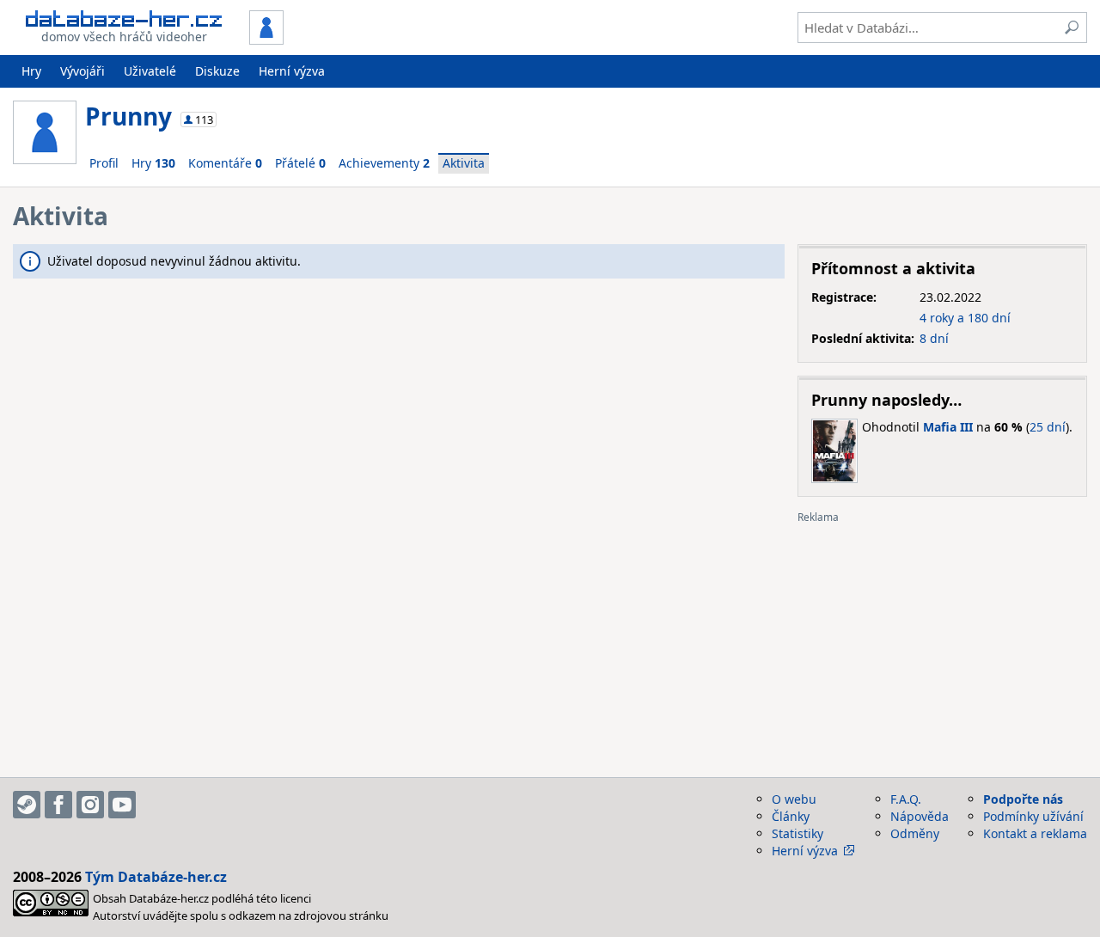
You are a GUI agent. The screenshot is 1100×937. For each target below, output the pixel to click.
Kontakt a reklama (1035, 833)
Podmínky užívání (1033, 816)
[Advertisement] (942, 644)
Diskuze (217, 71)
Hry (31, 71)
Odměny (914, 833)
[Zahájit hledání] (1071, 27)
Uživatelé (150, 71)
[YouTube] (122, 804)
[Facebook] (58, 804)
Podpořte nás (1023, 799)
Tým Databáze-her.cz (156, 876)
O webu (794, 799)
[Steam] (26, 804)
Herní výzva (292, 71)
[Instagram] (90, 804)
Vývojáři (82, 71)
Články (791, 816)
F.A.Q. (905, 799)
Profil (104, 163)
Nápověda (919, 816)
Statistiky (797, 833)
